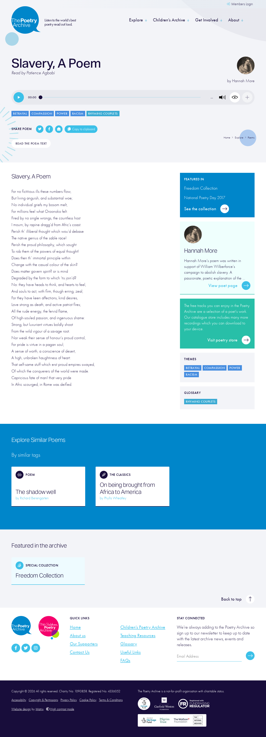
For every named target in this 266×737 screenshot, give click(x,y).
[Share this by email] (59, 129)
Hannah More (243, 80)
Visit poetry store (222, 340)
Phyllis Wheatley (115, 498)
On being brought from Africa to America (127, 488)
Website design (21, 709)
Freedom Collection (40, 575)
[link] (19, 97)
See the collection (200, 208)
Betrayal (20, 113)
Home (75, 627)
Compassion (42, 113)
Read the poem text (31, 143)
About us (78, 635)
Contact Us (80, 652)
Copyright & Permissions (43, 700)
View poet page (223, 285)
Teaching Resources (137, 635)
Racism (78, 113)
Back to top (231, 599)
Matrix (39, 709)
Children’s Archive (169, 20)
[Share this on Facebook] (49, 129)
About (233, 20)
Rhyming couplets (103, 113)
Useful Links (130, 652)
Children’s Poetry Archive (142, 627)
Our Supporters (84, 644)
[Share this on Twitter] (39, 129)
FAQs (125, 660)
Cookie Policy (87, 700)
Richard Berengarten (34, 498)
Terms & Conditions (111, 700)
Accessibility (18, 700)
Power (62, 113)
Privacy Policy (68, 700)
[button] (222, 97)
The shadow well (36, 491)
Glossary (128, 644)
